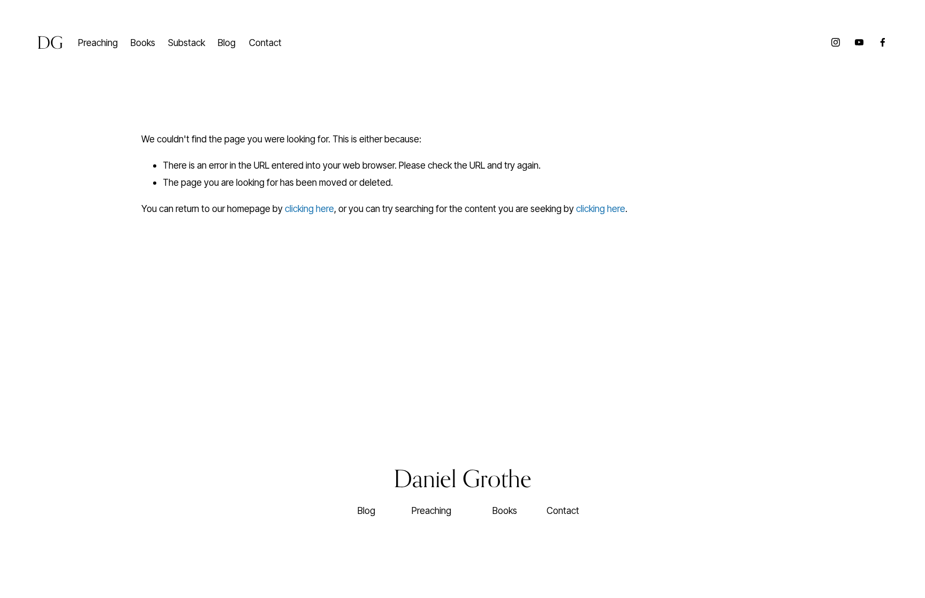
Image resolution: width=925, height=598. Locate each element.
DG (50, 42)
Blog (227, 42)
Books (143, 42)
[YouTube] (859, 42)
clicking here (309, 208)
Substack (186, 42)
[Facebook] (882, 42)
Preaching (98, 42)
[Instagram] (835, 42)
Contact (265, 42)
